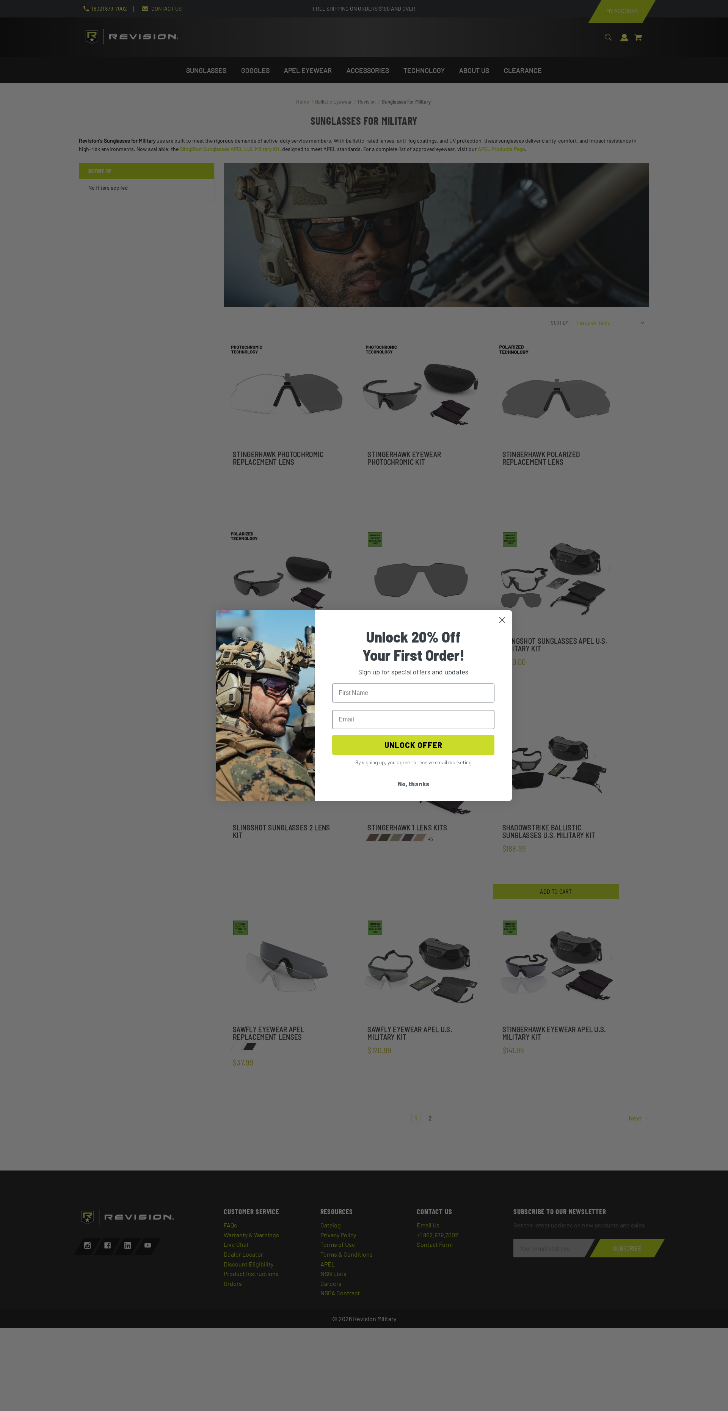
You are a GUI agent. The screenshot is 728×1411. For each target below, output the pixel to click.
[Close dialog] (502, 620)
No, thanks (413, 783)
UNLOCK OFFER (413, 744)
